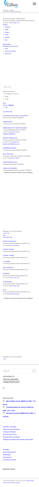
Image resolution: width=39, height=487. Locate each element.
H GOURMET (6, 261)
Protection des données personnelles (11, 482)
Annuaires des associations (11, 437)
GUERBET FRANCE (8, 255)
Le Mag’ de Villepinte (9, 432)
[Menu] (33, 4)
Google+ (7, 32)
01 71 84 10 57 (15, 278)
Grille (7, 111)
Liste (4, 111)
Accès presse (7, 457)
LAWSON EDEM (7, 122)
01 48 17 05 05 (15, 158)
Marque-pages (7, 44)
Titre (6, 107)
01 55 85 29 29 (15, 294)
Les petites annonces (9, 460)
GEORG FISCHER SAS (9, 241)
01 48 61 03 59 (15, 132)
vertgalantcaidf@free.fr (9, 134)
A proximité (8, 53)
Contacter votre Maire (9, 427)
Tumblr (7, 35)
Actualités (6, 449)
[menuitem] (29, 4)
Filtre (4, 103)
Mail (6, 40)
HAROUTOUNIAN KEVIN (10, 162)
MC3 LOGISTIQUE (8, 154)
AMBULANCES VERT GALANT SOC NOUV (15, 128)
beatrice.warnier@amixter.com (11, 144)
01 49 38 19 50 (15, 286)
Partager (5, 25)
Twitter (6, 29)
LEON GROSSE (7, 282)
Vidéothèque (7, 455)
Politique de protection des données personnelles (18, 439)
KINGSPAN (6, 273)
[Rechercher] (29, 4)
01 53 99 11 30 (15, 23)
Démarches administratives (11, 429)
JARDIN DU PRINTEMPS (10, 168)
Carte (6, 48)
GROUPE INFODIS (8, 249)
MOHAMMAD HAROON (9, 148)
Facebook (7, 27)
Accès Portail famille (9, 452)
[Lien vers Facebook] (29, 484)
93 (8, 233)
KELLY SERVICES (8, 267)
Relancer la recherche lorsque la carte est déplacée (19, 172)
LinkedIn (7, 37)
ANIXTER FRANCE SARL (10, 138)
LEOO (4, 290)
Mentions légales (30, 480)
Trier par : (8, 105)
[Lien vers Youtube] (34, 484)
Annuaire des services (10, 434)
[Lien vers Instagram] (31, 484)
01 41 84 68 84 (15, 245)
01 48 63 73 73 (15, 142)
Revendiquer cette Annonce (10, 46)
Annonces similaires (10, 51)
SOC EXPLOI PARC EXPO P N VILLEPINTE (15, 116)
